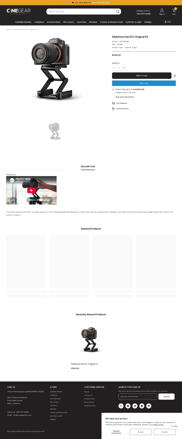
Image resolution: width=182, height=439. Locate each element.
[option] (55, 72)
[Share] (173, 76)
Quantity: (116, 63)
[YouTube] (148, 405)
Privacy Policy (158, 424)
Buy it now (144, 83)
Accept (140, 432)
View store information (125, 97)
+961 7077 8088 (22, 412)
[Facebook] (121, 405)
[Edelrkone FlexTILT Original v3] (91, 341)
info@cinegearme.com (22, 415)
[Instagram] (127, 405)
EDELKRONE (124, 41)
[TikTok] (141, 405)
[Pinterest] (134, 405)
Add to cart (141, 75)
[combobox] (80, 12)
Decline (165, 432)
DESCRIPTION (88, 166)
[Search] (83, 12)
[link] (26, 291)
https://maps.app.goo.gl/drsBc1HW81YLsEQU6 (25, 391)
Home (8, 29)
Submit (166, 396)
